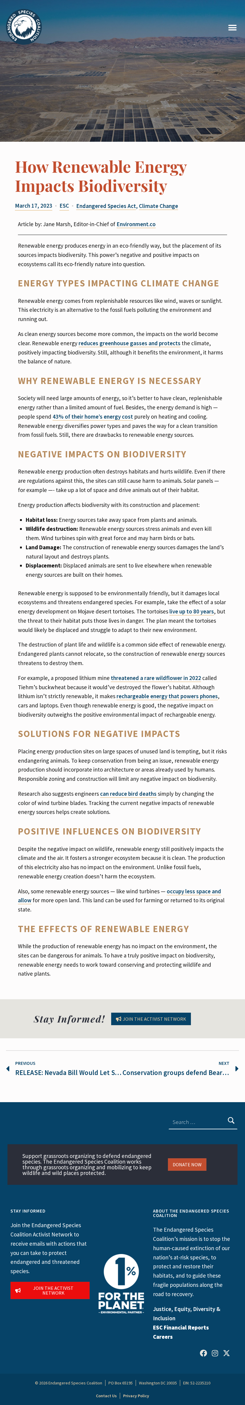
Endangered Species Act (106, 205)
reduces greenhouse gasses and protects (129, 343)
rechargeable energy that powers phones (167, 696)
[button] (232, 27)
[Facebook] (203, 1352)
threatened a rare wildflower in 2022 (156, 677)
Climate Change (158, 205)
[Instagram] (215, 1352)
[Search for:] (203, 1122)
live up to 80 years (191, 611)
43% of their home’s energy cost (93, 416)
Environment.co (136, 224)
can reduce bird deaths (128, 793)
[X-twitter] (226, 1352)
